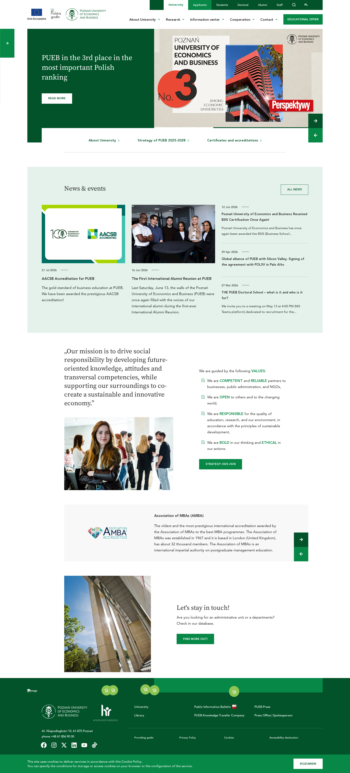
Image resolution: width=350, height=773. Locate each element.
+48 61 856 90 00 (62, 736)
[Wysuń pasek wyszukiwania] (294, 5)
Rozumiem (308, 763)
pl (306, 4)
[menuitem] (176, 5)
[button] (315, 121)
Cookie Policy (132, 761)
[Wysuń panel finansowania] (7, 43)
